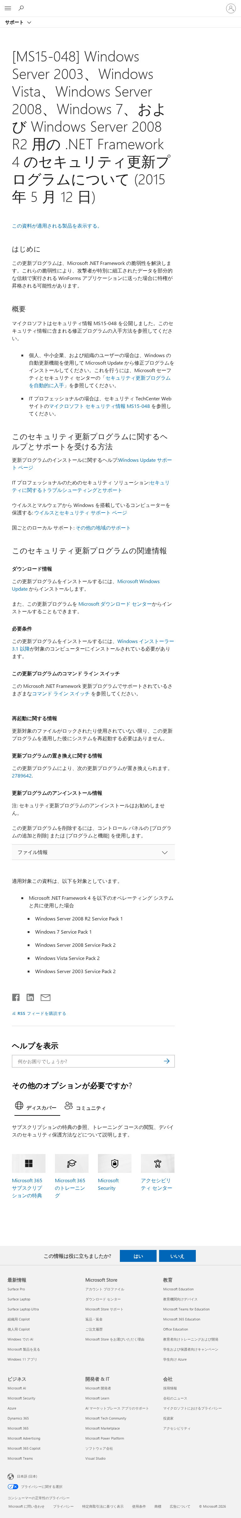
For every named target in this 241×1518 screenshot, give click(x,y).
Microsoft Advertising (24, 1438)
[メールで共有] (43, 996)
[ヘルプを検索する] (22, 8)
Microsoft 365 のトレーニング (70, 1188)
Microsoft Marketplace (102, 1428)
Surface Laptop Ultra (23, 1309)
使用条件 (139, 1506)
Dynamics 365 (18, 1418)
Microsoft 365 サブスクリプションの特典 (27, 1188)
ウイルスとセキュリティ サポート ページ (80, 512)
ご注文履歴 (94, 1329)
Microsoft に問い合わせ (26, 1506)
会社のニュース (175, 1398)
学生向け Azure (175, 1359)
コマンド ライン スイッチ (61, 693)
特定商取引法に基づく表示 (103, 1506)
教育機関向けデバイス (180, 1299)
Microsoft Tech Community (105, 1418)
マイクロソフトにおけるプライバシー (192, 1408)
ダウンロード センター (103, 1299)
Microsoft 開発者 (98, 1388)
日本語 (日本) (27, 1476)
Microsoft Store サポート (104, 1309)
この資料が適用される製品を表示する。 (57, 225)
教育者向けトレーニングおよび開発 (190, 1339)
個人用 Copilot (19, 1329)
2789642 (22, 775)
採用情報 (170, 1388)
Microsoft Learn (97, 1398)
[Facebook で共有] (16, 996)
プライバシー (63, 1506)
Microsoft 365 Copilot (24, 1448)
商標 (157, 1506)
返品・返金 (94, 1319)
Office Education (175, 1329)
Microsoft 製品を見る (24, 1349)
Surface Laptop (19, 1299)
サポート (15, 22)
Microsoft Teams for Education (186, 1309)
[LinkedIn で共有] (28, 996)
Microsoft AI (17, 1388)
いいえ (177, 1256)
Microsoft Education (178, 1289)
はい (138, 1256)
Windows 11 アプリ (22, 1359)
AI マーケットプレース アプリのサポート (117, 1408)
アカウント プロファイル (104, 1289)
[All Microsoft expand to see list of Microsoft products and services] (7, 8)
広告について (180, 1506)
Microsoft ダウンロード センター (115, 603)
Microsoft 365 (18, 1428)
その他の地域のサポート (103, 527)
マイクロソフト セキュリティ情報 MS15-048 (99, 406)
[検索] (167, 1061)
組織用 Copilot (19, 1319)
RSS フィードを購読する (42, 1013)
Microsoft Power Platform (104, 1438)
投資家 (168, 1418)
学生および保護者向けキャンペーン (190, 1349)
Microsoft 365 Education (181, 1319)
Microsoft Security (21, 1398)
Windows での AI (20, 1339)
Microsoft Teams (20, 1458)
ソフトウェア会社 (99, 1448)
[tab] (37, 1107)
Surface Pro (16, 1289)
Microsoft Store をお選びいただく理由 (114, 1339)
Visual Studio (95, 1458)
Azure (12, 1408)
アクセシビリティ (177, 1428)
